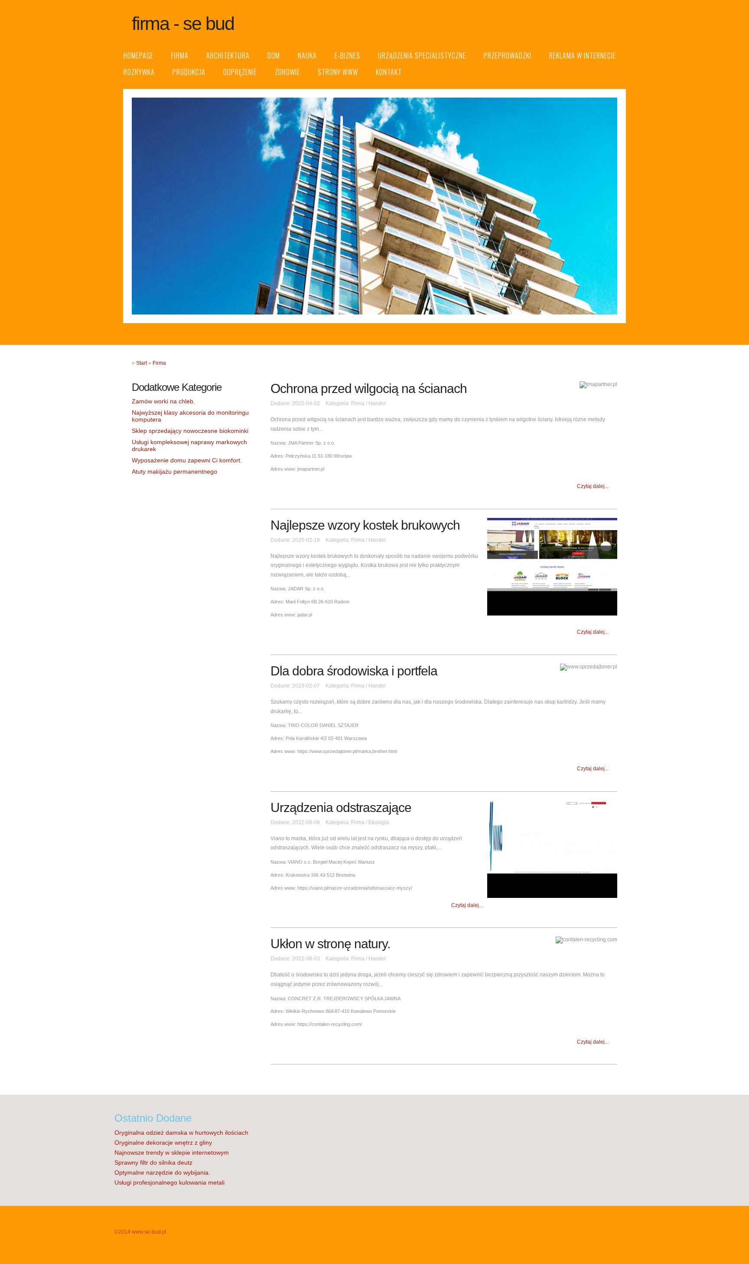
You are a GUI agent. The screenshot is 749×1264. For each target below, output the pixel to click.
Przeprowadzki (507, 55)
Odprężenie (240, 72)
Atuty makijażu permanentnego (174, 471)
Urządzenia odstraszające (340, 807)
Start (141, 363)
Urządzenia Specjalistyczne (422, 55)
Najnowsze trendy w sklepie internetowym (171, 1152)
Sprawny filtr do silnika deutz (153, 1162)
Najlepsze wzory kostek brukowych (365, 525)
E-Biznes (347, 55)
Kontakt (389, 72)
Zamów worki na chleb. (163, 401)
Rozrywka (139, 72)
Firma (180, 55)
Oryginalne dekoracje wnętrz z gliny (163, 1142)
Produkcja (189, 72)
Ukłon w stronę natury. (330, 944)
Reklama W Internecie (582, 55)
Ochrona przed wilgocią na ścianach (368, 388)
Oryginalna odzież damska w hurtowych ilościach (181, 1132)
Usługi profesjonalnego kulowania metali (169, 1182)
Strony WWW (338, 72)
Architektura (228, 55)
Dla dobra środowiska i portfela (353, 671)
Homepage (138, 55)
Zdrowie (287, 72)
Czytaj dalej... (593, 486)
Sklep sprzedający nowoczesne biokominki (190, 430)
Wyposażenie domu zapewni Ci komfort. (187, 460)
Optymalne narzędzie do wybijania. (162, 1172)
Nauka (307, 55)
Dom (273, 55)
